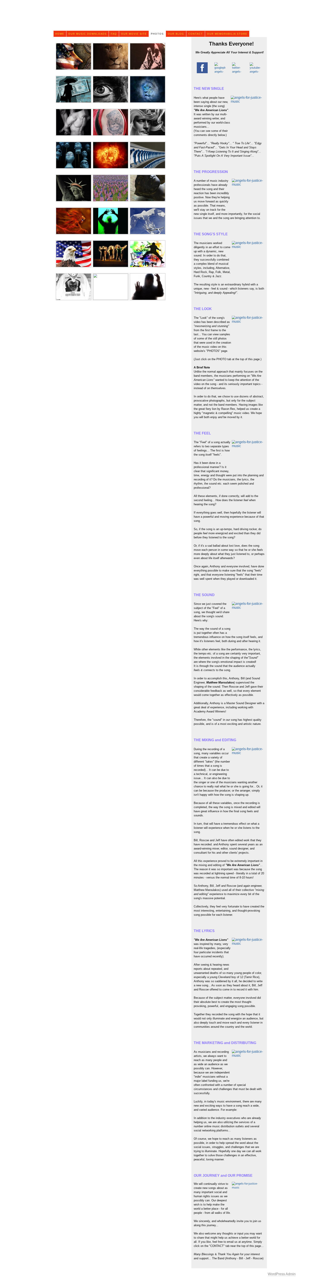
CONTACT (195, 33)
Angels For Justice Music (159, 15)
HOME (59, 33)
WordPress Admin (282, 1274)
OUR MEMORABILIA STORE (227, 33)
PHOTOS (157, 33)
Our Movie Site (134, 33)
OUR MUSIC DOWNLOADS (87, 33)
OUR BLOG (176, 33)
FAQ (114, 33)
